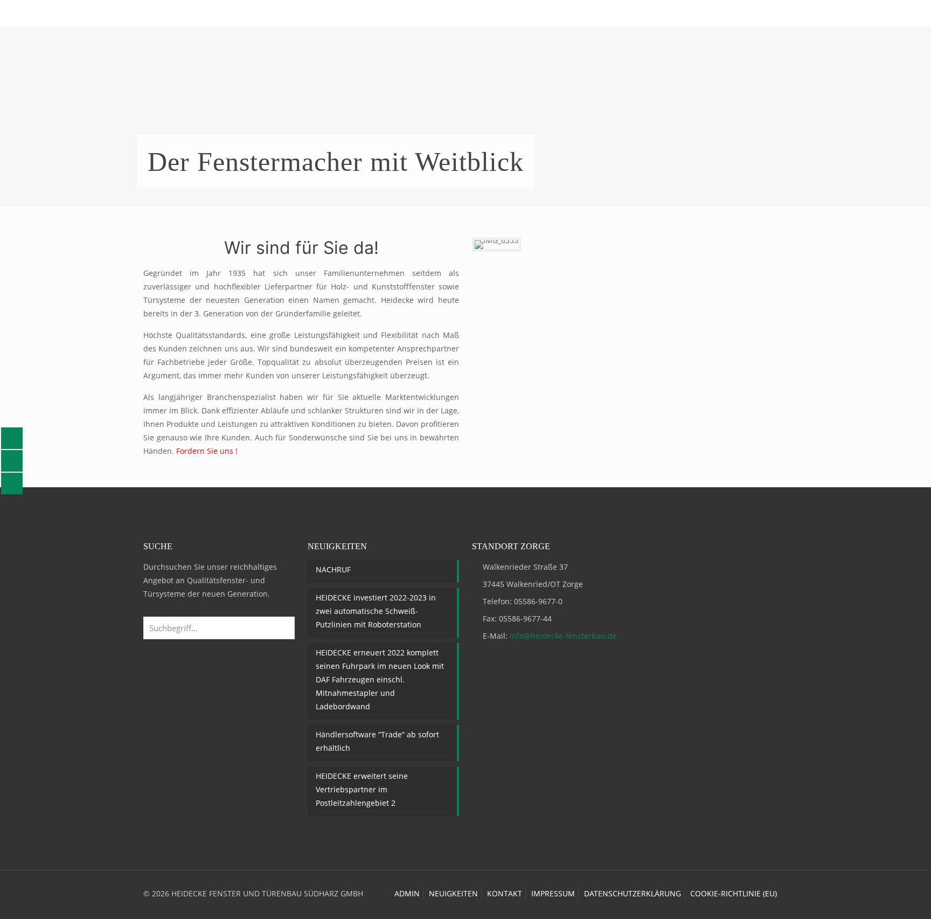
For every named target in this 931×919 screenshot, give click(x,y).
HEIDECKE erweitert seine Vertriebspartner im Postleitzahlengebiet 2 (362, 789)
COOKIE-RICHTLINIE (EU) (733, 893)
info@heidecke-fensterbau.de (563, 636)
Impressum (553, 893)
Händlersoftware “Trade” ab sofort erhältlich (377, 741)
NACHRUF (333, 569)
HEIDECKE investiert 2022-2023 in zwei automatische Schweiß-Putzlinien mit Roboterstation (376, 611)
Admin (407, 893)
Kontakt (504, 893)
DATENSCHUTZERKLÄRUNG (632, 893)
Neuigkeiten (453, 893)
